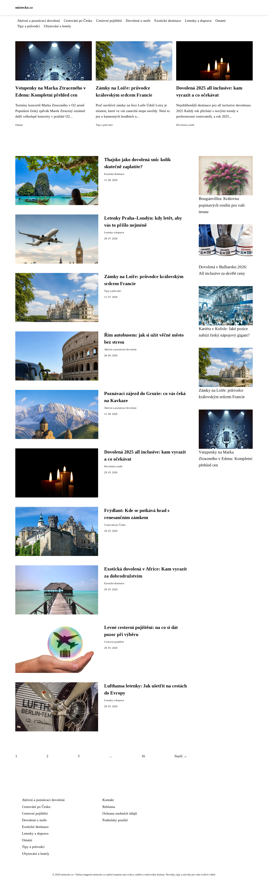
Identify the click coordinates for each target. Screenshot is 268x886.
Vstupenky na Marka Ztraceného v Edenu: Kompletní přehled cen (225, 458)
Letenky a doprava (198, 21)
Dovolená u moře (138, 21)
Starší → (180, 756)
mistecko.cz (24, 7)
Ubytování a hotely (57, 26)
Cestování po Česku (78, 21)
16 (143, 756)
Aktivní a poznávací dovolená (38, 21)
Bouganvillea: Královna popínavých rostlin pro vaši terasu (222, 205)
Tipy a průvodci (28, 26)
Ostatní (220, 21)
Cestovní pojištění (109, 21)
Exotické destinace (167, 21)
